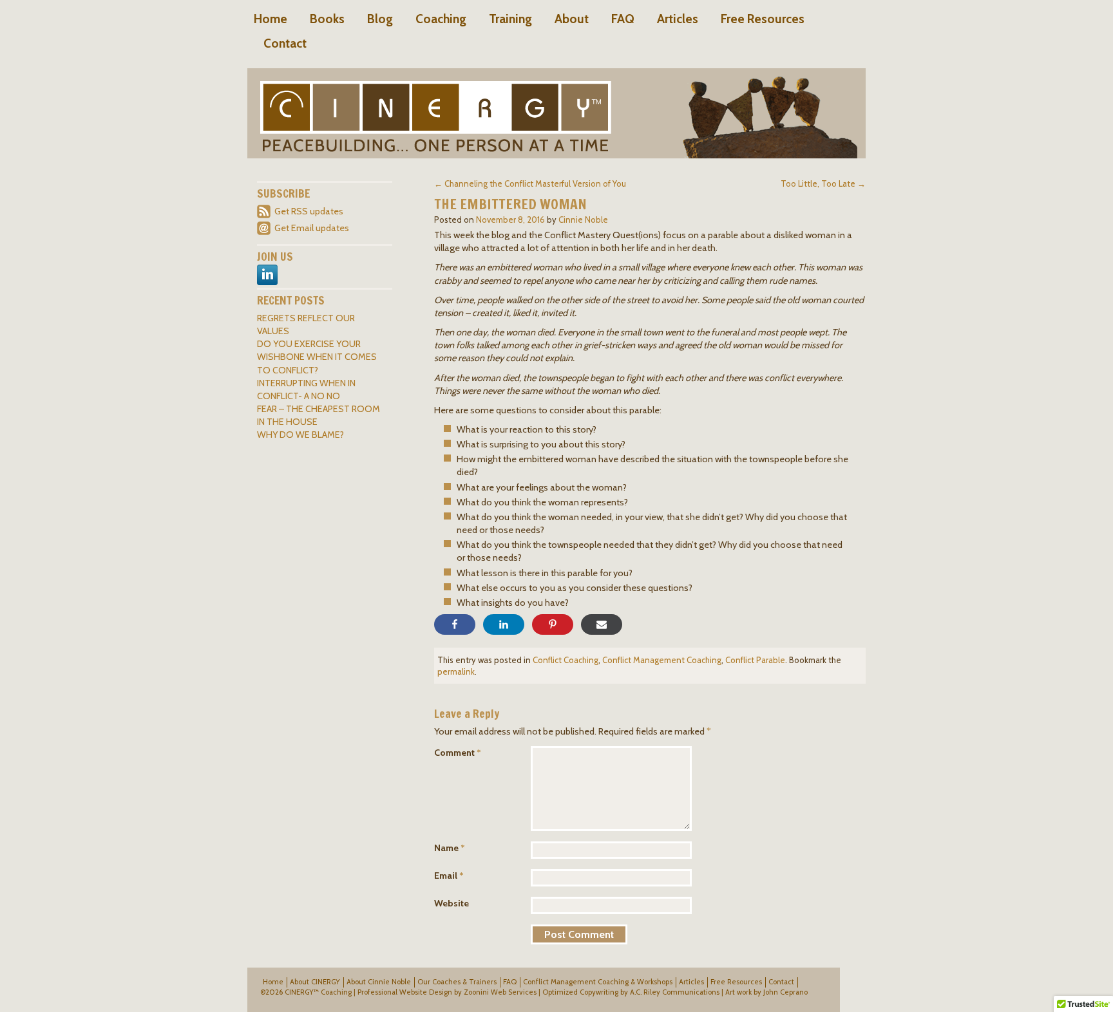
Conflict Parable (755, 660)
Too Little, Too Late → (823, 183)
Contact (285, 43)
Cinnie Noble (583, 219)
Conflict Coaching (565, 660)
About (572, 18)
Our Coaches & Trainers (457, 981)
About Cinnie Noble (379, 981)
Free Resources (762, 18)
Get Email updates (311, 228)
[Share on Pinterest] (552, 624)
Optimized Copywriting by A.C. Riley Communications (630, 992)
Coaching (440, 18)
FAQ (622, 18)
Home (270, 18)
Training (510, 18)
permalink (456, 671)
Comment (457, 752)
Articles (677, 18)
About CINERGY (315, 981)
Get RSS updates (308, 211)
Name (449, 848)
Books (327, 18)
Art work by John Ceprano (766, 992)
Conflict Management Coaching (661, 660)
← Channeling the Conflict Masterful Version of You (530, 183)
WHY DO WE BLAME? (300, 434)
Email (449, 875)
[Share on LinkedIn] (503, 624)
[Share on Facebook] (454, 624)
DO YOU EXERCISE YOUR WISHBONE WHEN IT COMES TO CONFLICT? (317, 356)
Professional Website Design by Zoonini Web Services (447, 992)
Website (451, 903)
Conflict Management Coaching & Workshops (597, 981)
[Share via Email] (601, 624)
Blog (380, 18)
